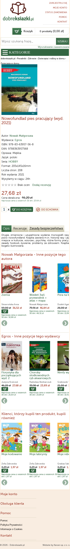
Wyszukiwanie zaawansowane (53, 47)
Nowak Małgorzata (21, 135)
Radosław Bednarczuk (40, 382)
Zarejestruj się (58, 3)
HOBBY (13, 161)
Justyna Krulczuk (9, 382)
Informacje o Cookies (11, 529)
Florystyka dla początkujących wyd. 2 (11, 375)
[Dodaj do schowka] (47, 209)
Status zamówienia (56, 12)
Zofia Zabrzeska (9, 463)
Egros (18, 140)
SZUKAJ (62, 41)
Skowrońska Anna (10, 304)
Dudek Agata (63, 304)
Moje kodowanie (11, 454)
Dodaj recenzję (41, 185)
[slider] (9, 185)
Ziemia (5, 294)
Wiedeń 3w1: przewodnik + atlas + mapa (38, 297)
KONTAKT (62, 21)
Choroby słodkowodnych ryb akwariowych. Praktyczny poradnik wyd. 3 (40, 378)
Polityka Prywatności (11, 524)
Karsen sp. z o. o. (62, 545)
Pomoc (63, 17)
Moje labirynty (38, 454)
